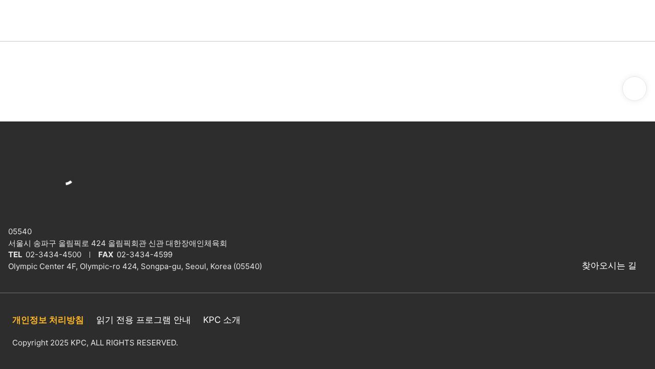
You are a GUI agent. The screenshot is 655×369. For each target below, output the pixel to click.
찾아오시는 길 (609, 265)
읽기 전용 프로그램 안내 (143, 320)
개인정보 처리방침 (48, 320)
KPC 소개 (222, 320)
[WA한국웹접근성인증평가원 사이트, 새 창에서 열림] (627, 331)
